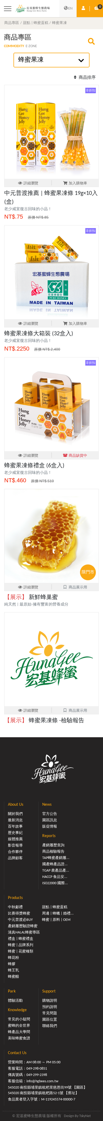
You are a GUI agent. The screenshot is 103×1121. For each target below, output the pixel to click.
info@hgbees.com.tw (42, 1081)
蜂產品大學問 (19, 1032)
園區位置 (49, 1020)
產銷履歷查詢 (53, 845)
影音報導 (15, 846)
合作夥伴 (15, 852)
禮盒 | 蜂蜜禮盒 (20, 939)
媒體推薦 (15, 839)
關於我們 (15, 814)
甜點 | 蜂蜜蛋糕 (35, 23)
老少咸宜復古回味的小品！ (28, 209)
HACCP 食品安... (54, 877)
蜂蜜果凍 (59, 23)
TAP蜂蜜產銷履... (55, 858)
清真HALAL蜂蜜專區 (24, 933)
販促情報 (49, 827)
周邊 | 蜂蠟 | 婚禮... (58, 914)
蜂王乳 (13, 970)
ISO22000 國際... (55, 883)
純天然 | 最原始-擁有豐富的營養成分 (36, 605)
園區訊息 (49, 820)
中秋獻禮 (15, 907)
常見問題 (49, 1013)
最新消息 (15, 820)
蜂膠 (11, 964)
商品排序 (87, 78)
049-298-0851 (36, 1069)
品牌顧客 (15, 858)
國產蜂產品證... (55, 864)
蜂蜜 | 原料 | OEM (56, 920)
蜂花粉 (13, 958)
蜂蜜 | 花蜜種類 (20, 951)
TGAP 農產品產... (55, 871)
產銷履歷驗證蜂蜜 (23, 926)
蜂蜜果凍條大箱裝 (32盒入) (38, 334)
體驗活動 (15, 1001)
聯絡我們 (49, 1026)
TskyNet (85, 1116)
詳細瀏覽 (31, 183)
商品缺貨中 (78, 456)
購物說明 (49, 1001)
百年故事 (15, 827)
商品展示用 (78, 587)
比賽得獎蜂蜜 (19, 914)
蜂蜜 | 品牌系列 (20, 945)
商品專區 (11, 23)
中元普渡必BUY (20, 920)
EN (70, 9)
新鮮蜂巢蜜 (31, 597)
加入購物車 (78, 183)
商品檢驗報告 (53, 852)
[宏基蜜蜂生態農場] (32, 8)
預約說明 (49, 1007)
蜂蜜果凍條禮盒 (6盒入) (34, 466)
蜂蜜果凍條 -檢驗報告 (44, 721)
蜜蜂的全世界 (19, 1026)
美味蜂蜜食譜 (19, 1038)
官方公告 (49, 814)
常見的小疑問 (19, 1019)
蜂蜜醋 (13, 977)
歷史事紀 (15, 833)
